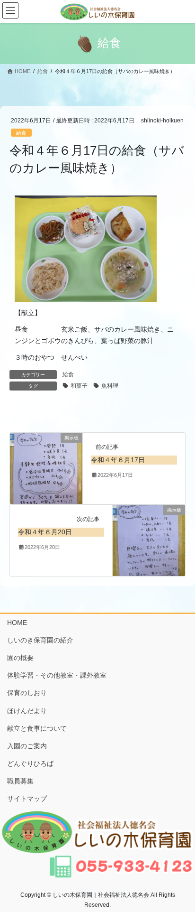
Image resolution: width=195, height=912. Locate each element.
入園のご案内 (27, 746)
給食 (21, 133)
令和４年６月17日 (118, 460)
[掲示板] (46, 468)
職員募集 (20, 781)
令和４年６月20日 (45, 532)
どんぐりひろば (30, 763)
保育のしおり (27, 693)
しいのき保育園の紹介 (40, 640)
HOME (17, 622)
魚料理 (109, 385)
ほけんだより (27, 711)
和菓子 (79, 385)
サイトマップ (27, 798)
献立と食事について (37, 728)
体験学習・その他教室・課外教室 (56, 675)
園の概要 (20, 657)
